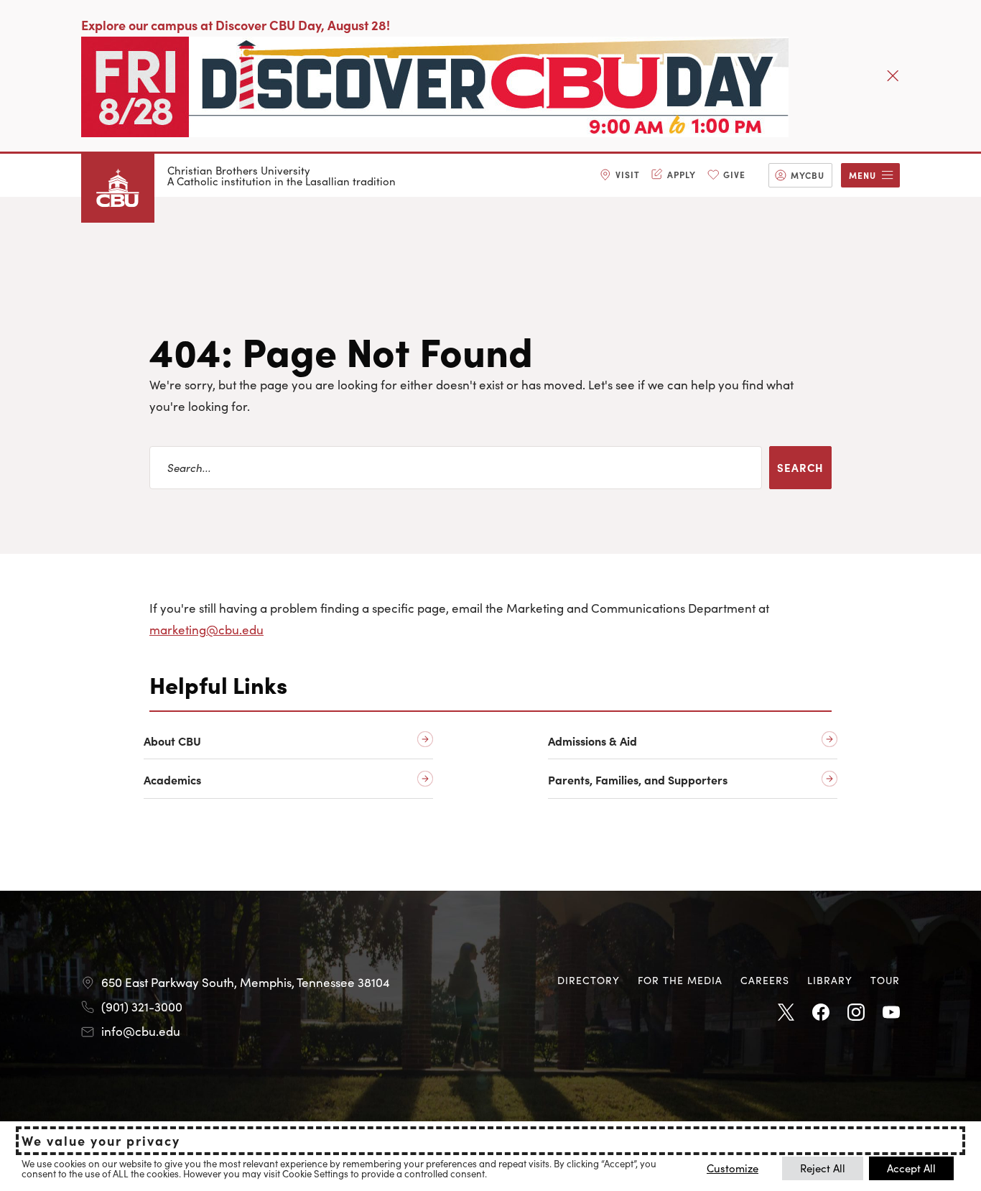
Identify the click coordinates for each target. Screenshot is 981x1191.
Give (734, 174)
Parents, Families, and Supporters (637, 779)
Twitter (785, 1013)
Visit (627, 174)
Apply (681, 174)
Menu (862, 175)
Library (829, 980)
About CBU (172, 741)
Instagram (856, 1013)
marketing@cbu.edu (206, 629)
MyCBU (807, 175)
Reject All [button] (822, 1167)
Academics (172, 779)
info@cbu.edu (140, 1030)
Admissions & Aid (592, 741)
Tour (885, 980)
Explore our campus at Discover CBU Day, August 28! (235, 25)
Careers (764, 980)
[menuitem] (620, 175)
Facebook (820, 1013)
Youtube (891, 1013)
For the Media (680, 980)
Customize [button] (732, 1167)
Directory (588, 980)
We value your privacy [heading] (101, 1140)
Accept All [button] (911, 1167)
